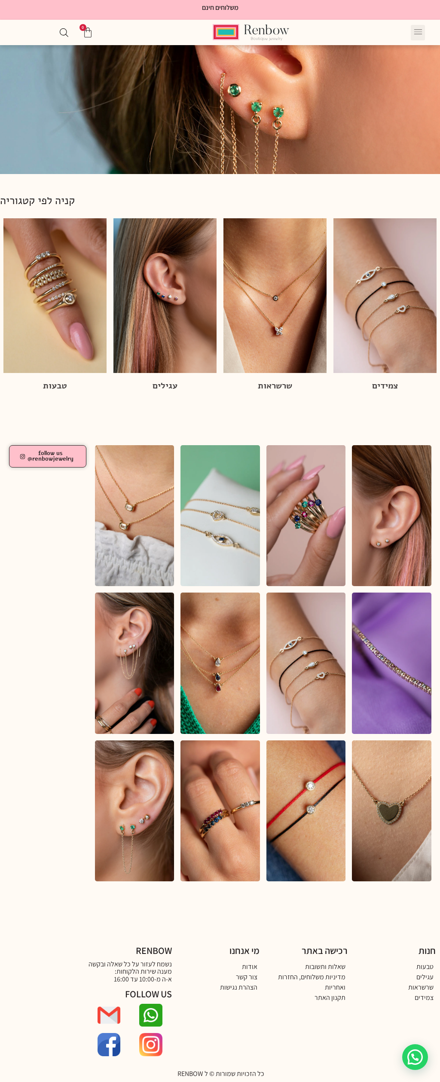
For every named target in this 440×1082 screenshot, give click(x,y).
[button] (418, 32)
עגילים (165, 385)
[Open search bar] (64, 32)
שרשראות (275, 385)
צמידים (385, 385)
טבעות (55, 385)
